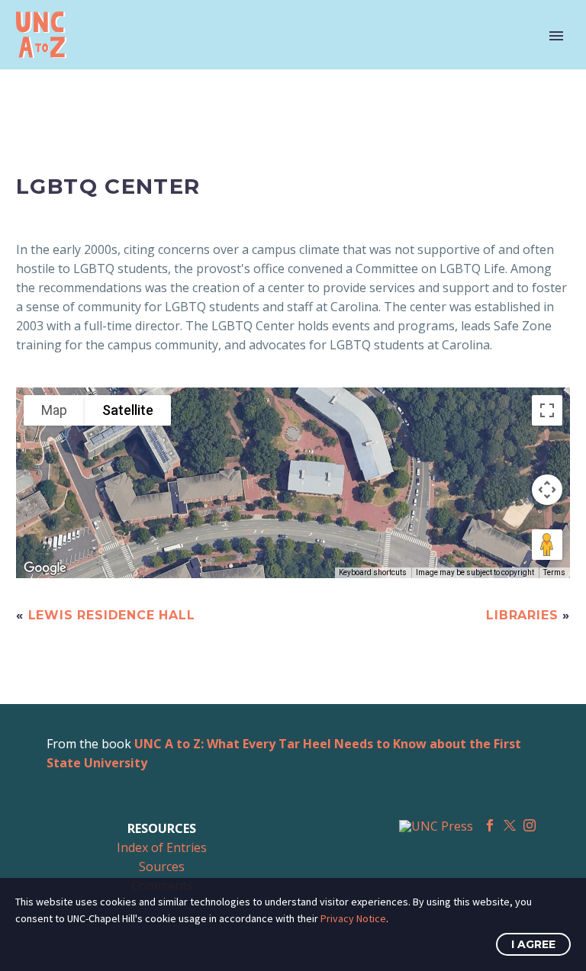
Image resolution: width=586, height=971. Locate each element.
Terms (554, 572)
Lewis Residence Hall (111, 615)
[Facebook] (490, 825)
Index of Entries (162, 847)
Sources (162, 866)
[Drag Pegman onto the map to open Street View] (547, 544)
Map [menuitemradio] (54, 410)
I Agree (533, 944)
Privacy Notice (353, 918)
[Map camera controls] (547, 489)
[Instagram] (529, 825)
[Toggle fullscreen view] (547, 410)
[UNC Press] (436, 826)
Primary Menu (556, 35)
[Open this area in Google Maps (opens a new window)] (45, 568)
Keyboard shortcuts (373, 572)
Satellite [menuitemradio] (127, 410)
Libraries (522, 615)
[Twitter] (510, 825)
